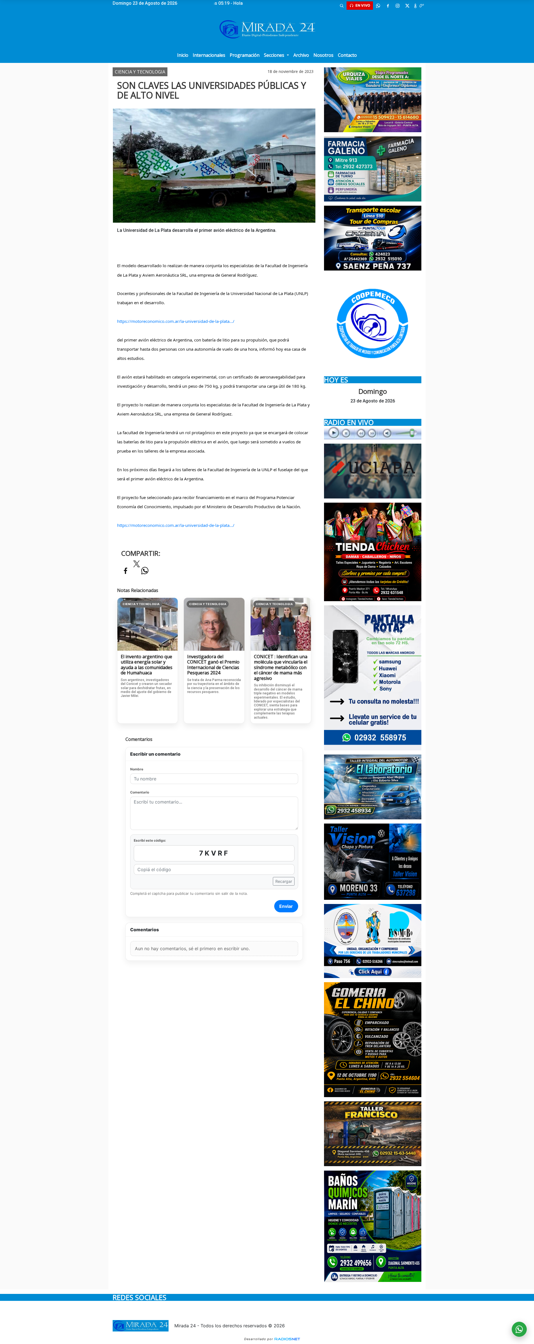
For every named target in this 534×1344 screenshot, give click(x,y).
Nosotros (323, 55)
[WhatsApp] (378, 5)
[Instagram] (397, 5)
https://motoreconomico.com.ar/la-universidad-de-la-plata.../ (175, 321)
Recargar (283, 881)
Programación (244, 55)
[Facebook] (387, 5)
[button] (341, 5)
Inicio (182, 55)
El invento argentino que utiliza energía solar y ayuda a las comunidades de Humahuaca (146, 665)
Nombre (136, 769)
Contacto (347, 55)
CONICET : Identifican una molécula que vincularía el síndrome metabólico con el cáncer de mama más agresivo (280, 667)
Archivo (301, 55)
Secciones (274, 55)
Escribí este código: (150, 840)
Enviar (286, 906)
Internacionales (209, 55)
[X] (407, 5)
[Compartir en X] (136, 565)
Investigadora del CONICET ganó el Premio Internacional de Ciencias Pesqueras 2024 (213, 665)
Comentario (139, 792)
